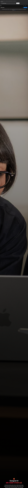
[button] (8, 3)
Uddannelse (2, 7)
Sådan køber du (25, 7)
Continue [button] (18, 3)
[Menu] (27, 6)
